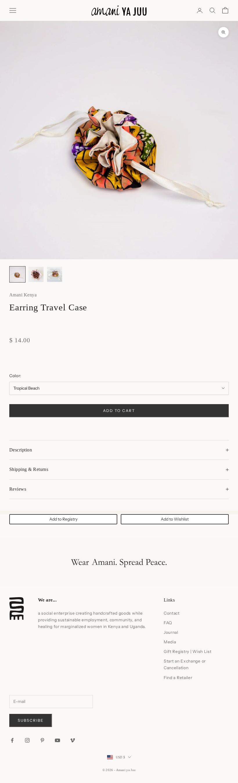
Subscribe (31, 720)
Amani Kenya (23, 294)
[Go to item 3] (54, 274)
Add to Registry (63, 519)
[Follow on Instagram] (27, 740)
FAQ (168, 622)
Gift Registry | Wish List (188, 651)
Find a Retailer (178, 677)
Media (170, 642)
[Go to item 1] (17, 274)
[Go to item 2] (36, 274)
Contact (172, 613)
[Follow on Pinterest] (42, 740)
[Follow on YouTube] (57, 740)
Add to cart (119, 410)
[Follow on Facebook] (12, 740)
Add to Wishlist (175, 519)
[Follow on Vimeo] (72, 740)
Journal (171, 632)
